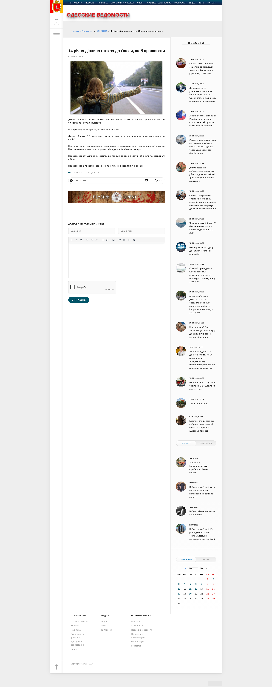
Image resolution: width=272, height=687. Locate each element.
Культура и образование (159, 3)
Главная (135, 621)
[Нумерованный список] (107, 240)
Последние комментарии (138, 636)
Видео (192, 3)
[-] (84, 180)
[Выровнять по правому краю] (96, 240)
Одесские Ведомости (82, 31)
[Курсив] (76, 240)
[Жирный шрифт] (71, 240)
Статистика (137, 625)
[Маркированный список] (102, 240)
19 (190, 593)
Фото (201, 3)
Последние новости (141, 630)
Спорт (140, 3)
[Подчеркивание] (81, 240)
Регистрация (137, 641)
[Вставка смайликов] (113, 240)
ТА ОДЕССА (92, 172)
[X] (71, 180)
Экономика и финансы (122, 3)
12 (190, 589)
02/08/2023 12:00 (76, 56)
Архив (206, 559)
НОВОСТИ (101, 31)
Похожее (186, 443)
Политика (103, 3)
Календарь (186, 559)
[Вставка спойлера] (129, 240)
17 (179, 593)
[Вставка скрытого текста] (133, 240)
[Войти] (56, 22)
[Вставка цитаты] (119, 240)
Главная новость (79, 621)
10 (179, 589)
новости (89, 3)
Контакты (212, 3)
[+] (77, 180)
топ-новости (75, 3)
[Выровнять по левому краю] (87, 240)
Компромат (180, 3)
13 (196, 589)
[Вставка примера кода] (124, 240)
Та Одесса (106, 630)
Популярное (206, 443)
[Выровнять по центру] (91, 240)
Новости (196, 43)
